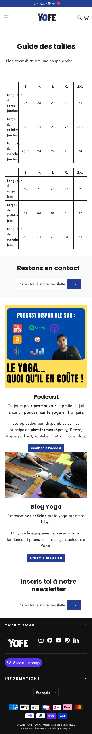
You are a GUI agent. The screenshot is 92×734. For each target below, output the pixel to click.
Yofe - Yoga (20, 624)
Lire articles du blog (46, 558)
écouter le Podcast (46, 448)
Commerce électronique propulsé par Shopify (46, 728)
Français (43, 692)
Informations (22, 678)
